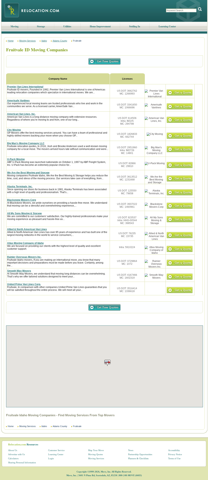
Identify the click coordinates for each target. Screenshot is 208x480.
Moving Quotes (95, 454)
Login (51, 458)
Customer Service (56, 450)
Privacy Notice (175, 454)
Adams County (60, 41)
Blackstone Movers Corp (21, 200)
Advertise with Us (16, 454)
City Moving (14, 130)
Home (11, 41)
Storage (41, 26)
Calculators (13, 458)
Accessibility (174, 450)
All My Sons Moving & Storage (24, 213)
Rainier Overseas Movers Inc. (24, 257)
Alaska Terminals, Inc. (19, 186)
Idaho (44, 41)
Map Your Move (96, 450)
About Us (12, 450)
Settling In (134, 26)
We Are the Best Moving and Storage (28, 172)
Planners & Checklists (138, 458)
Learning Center (167, 26)
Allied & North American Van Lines (27, 229)
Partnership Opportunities (140, 454)
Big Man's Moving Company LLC (25, 143)
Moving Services (27, 41)
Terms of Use (174, 458)
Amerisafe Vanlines (18, 100)
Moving (14, 26)
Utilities (67, 26)
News (130, 450)
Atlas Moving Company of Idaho (25, 243)
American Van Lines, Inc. (21, 114)
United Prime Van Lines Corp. (24, 284)
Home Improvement (100, 26)
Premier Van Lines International (25, 86)
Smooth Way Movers (19, 270)
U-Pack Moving (16, 159)
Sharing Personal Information (22, 462)
